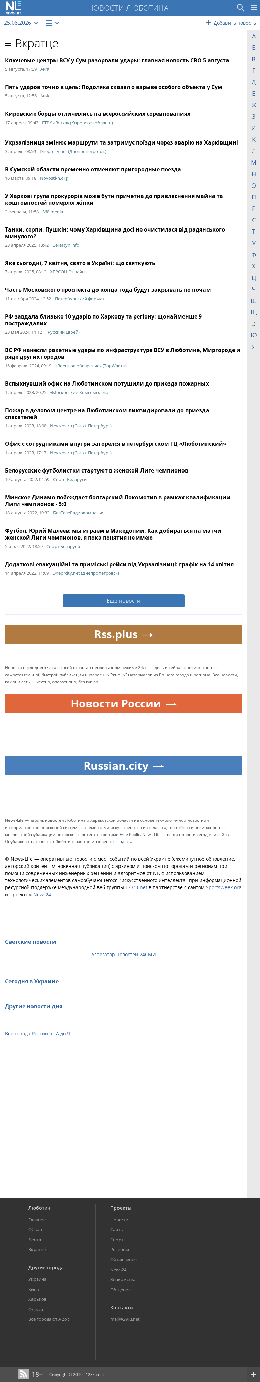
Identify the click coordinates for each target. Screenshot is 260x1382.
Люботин (39, 1208)
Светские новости (30, 941)
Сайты (117, 1229)
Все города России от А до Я (37, 1033)
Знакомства (122, 1279)
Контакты (121, 1307)
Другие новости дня (33, 1006)
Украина (37, 1279)
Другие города (46, 1267)
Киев (33, 1289)
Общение (120, 1290)
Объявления (123, 1259)
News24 (42, 894)
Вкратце (37, 43)
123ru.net (136, 887)
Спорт (116, 1239)
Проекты (120, 1208)
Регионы (119, 1249)
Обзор (35, 1229)
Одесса (35, 1309)
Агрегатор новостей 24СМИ (123, 954)
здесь (125, 841)
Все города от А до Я (49, 1319)
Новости (119, 1219)
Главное (37, 1219)
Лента (34, 1239)
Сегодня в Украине (32, 981)
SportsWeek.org (223, 887)
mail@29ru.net (125, 1319)
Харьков (37, 1299)
